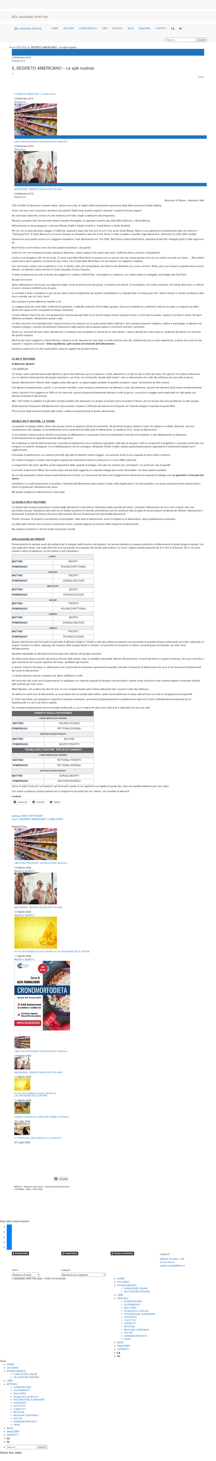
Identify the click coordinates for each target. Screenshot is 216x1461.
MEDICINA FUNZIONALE (136, 1329)
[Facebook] (176, 2)
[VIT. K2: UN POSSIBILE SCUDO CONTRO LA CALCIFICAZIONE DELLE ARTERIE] (35, 932)
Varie (14, 54)
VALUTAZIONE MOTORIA (137, 1291)
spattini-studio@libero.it (172, 1265)
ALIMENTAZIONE (133, 1301)
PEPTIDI (128, 1332)
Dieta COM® (130, 1307)
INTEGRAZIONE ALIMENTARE (139, 1314)
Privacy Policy (21, 1253)
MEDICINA (129, 1326)
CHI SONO (68, 28)
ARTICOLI (118, 28)
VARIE (127, 1338)
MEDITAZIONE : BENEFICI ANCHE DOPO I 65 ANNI (38, 189)
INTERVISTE (130, 1317)
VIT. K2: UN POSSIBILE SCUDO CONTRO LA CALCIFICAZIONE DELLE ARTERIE (52, 951)
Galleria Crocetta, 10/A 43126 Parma (172, 1260)
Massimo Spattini (23, 871)
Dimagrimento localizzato (136, 1310)
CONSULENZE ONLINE (136, 1288)
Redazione (17, 60)
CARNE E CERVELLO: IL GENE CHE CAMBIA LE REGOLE (41, 1116)
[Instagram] (203, 2)
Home (12, 47)
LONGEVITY (130, 1323)
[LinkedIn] (196, 2)
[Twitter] (189, 2)
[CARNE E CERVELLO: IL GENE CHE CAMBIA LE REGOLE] (22, 1107)
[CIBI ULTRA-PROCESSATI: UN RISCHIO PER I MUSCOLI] (35, 844)
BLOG (131, 28)
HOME (55, 28)
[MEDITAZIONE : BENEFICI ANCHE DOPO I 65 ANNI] (35, 888)
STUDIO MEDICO (88, 28)
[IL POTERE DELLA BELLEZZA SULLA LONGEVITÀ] (22, 1128)
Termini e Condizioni (123, 1253)
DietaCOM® (145, 28)
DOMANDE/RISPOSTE (135, 1335)
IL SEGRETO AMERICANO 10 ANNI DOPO (37, 819)
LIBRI (104, 28)
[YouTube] (183, 2)
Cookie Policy (71, 1253)
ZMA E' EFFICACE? (27, 815)
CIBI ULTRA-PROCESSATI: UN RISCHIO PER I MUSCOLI (40, 141)
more (201, 77)
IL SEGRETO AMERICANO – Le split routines (35, 93)
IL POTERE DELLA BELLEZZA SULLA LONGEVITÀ (37, 1137)
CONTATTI (161, 28)
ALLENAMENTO (132, 1304)
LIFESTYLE (130, 1320)
